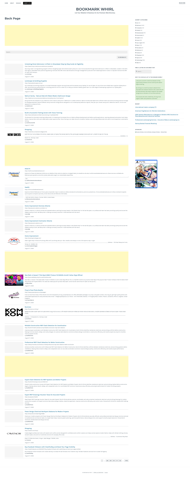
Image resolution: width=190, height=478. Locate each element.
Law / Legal (139, 42)
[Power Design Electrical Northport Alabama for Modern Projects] (66, 418)
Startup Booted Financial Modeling (146, 123)
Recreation (139, 47)
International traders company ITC (145, 107)
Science (138, 52)
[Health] (66, 194)
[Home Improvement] (66, 242)
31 (117, 460)
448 (126, 460)
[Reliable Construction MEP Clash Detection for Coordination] (66, 331)
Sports (138, 57)
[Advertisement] (49, 35)
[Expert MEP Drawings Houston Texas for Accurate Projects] (66, 401)
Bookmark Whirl (95, 9)
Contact (106, 472)
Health (138, 37)
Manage (18, 3)
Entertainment (140, 32)
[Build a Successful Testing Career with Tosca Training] (66, 119)
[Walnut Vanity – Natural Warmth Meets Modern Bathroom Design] (66, 102)
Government (139, 35)
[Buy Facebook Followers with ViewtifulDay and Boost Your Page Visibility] (66, 451)
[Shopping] (66, 135)
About (12, 3)
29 (110, 460)
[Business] (66, 314)
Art (137, 22)
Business (139, 25)
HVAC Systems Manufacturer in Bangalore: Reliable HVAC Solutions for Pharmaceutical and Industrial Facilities (156, 115)
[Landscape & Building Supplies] (66, 86)
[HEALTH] (66, 176)
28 (107, 460)
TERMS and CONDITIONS (98, 472)
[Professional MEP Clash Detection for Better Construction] (66, 347)
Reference (139, 50)
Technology (139, 60)
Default (138, 30)
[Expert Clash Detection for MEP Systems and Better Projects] (66, 385)
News (138, 45)
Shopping (139, 55)
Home (6, 3)
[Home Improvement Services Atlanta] (66, 211)
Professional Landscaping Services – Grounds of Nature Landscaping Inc (157, 120)
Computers (139, 27)
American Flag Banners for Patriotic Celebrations (150, 111)
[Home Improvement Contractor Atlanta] (66, 226)
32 (120, 460)
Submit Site (27, 3)
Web (138, 62)
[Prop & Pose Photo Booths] (66, 296)
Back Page (182, 2)
